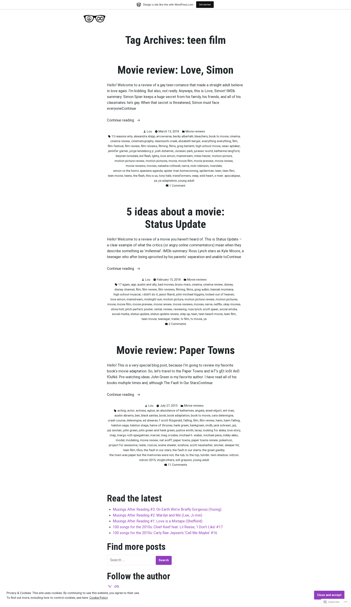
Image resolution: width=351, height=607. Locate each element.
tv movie (196, 319)
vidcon (233, 455)
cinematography (142, 141)
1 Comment (177, 186)
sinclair (219, 445)
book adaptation (178, 415)
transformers (182, 175)
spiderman (206, 171)
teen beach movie (211, 314)
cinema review (120, 141)
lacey (198, 430)
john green (130, 430)
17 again (124, 284)
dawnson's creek (166, 141)
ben (137, 415)
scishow (183, 445)
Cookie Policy (98, 597)
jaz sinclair (114, 430)
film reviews (149, 146)
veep (195, 175)
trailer (175, 319)
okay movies (231, 304)
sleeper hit (232, 445)
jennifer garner (118, 151)
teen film (228, 171)
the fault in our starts (186, 450)
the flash (139, 175)
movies (151, 166)
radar (142, 445)
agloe (151, 410)
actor (131, 410)
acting (121, 410)
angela (199, 410)
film (234, 141)
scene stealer (167, 445)
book (162, 415)
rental (158, 309)
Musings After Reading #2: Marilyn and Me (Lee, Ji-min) (157, 515)
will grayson (184, 460)
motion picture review (129, 161)
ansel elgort (213, 410)
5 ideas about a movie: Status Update (175, 217)
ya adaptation (167, 180)
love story (233, 430)
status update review (164, 314)
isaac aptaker (231, 146)
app (133, 284)
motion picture (222, 156)
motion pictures (156, 161)
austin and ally (147, 284)
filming (163, 146)
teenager (164, 319)
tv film (185, 319)
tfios (139, 450)
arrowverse (164, 136)
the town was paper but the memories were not (141, 455)
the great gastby (213, 450)
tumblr (204, 455)
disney (228, 284)
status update (140, 314)
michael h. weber (190, 435)
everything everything (216, 141)
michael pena (212, 435)
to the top (192, 455)
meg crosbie (169, 435)
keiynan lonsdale (127, 156)
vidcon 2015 (147, 460)
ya (155, 180)
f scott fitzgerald (170, 420)
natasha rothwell (169, 166)
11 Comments (177, 465)
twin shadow (219, 455)
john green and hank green (157, 430)
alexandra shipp (144, 136)
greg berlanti (185, 146)
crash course (116, 420)
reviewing (180, 309)
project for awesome (123, 445)
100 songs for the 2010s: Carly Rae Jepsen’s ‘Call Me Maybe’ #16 (165, 533)
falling (187, 420)
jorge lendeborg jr (141, 151)
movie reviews (135, 166)
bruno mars (182, 284)
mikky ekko (230, 435)
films (172, 146)
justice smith (184, 430)
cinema (235, 136)
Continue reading (121, 120)
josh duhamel (164, 151)
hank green (181, 425)
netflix (218, 304)
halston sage (120, 425)
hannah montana (221, 289)
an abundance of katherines (175, 410)
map (113, 435)
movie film (185, 161)
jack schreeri (222, 425)
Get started (205, 4)
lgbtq (155, 156)
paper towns (181, 440)
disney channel (124, 289)
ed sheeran (150, 420)
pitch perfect (134, 309)
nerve (185, 166)
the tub (179, 455)
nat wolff (165, 440)
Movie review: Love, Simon (175, 70)
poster (148, 309)
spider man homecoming (181, 171)
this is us (152, 175)
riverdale (216, 166)
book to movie (219, 136)
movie (173, 161)
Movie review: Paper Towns (175, 350)
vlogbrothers (165, 460)
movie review (224, 161)
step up (185, 314)
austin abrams (124, 415)
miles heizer (202, 156)
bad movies (166, 284)
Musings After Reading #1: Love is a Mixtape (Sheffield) (157, 521)
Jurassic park (184, 151)
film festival (116, 146)
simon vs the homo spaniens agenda (138, 171)
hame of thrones (161, 425)
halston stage (139, 425)
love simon (167, 156)
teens (128, 175)
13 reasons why (122, 136)
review (167, 309)
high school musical (127, 294)
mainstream (184, 156)
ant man (228, 410)
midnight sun (153, 299)
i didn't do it (150, 294)
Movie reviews (195, 131)
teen (218, 171)
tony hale (165, 175)
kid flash (145, 156)
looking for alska (214, 430)
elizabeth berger (189, 141)
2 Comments (177, 324)
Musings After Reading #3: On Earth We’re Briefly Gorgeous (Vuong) (167, 509)
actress (141, 410)
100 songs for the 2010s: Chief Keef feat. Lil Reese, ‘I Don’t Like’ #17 (168, 527)
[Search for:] (131, 560)
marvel (155, 435)
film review (132, 146)
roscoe (152, 445)
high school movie (208, 146)
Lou (149, 131)
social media (120, 314)
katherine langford (226, 151)
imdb (208, 425)
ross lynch (195, 309)
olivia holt (117, 309)
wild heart (206, 175)
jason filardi (167, 294)
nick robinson (199, 166)
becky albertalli (183, 136)
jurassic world (203, 151)
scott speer (210, 309)
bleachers (201, 136)
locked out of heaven (219, 294)
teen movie (115, 175)
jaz (234, 425)
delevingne (134, 420)
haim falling (232, 420)
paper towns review (204, 440)
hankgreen (197, 425)
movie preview (204, 161)
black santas (149, 415)
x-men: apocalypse (227, 175)
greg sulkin (201, 289)
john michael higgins (190, 294)
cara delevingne (222, 415)
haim (219, 420)
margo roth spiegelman (133, 435)
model (120, 440)
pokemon (225, 440)
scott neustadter (201, 445)
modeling (132, 440)
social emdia (228, 309)
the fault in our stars (157, 450)
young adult (186, 180)
